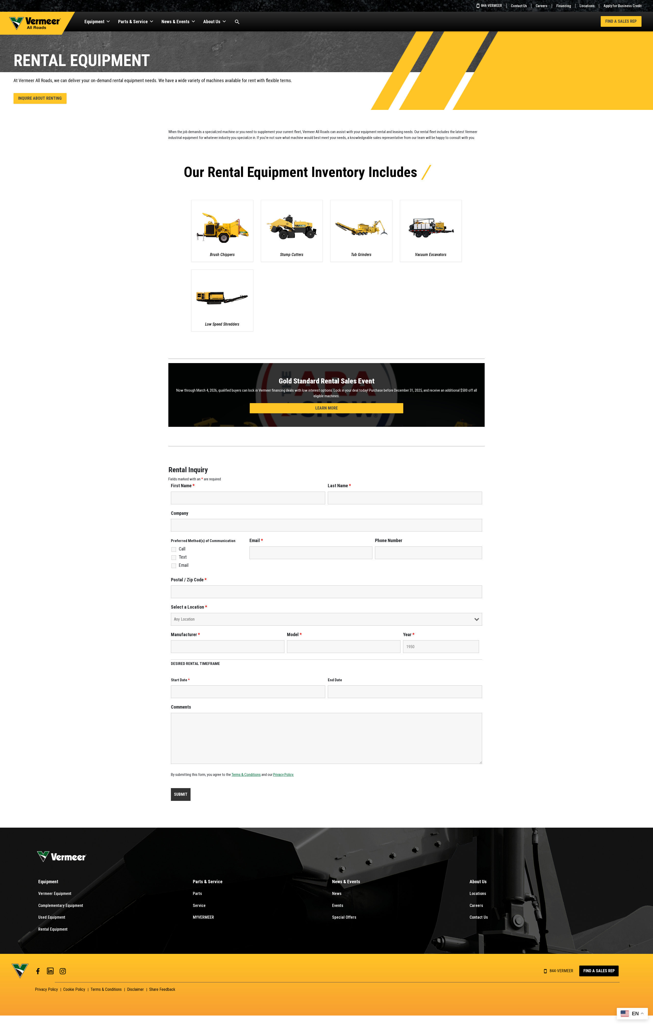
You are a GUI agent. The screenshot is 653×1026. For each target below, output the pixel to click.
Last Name (339, 485)
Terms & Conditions (246, 774)
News (337, 893)
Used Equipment (51, 917)
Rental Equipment (53, 929)
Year (409, 634)
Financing (563, 6)
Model (294, 634)
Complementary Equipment (60, 905)
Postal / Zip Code (189, 579)
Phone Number (388, 540)
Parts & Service (133, 21)
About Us (211, 21)
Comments (181, 707)
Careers (541, 6)
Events (337, 905)
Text (183, 557)
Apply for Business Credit (623, 6)
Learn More (326, 408)
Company (179, 513)
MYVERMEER (203, 917)
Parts (197, 893)
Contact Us (519, 6)
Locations (587, 6)
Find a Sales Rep (621, 21)
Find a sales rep (599, 970)
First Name (183, 485)
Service (199, 905)
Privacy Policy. (283, 774)
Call (182, 549)
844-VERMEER (491, 6)
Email (184, 565)
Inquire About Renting (40, 98)
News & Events (175, 21)
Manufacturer (185, 634)
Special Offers (344, 917)
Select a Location (189, 607)
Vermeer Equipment (54, 893)
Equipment (94, 21)
